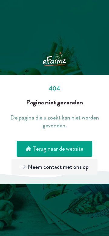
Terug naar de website (58, 149)
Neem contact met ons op (58, 167)
